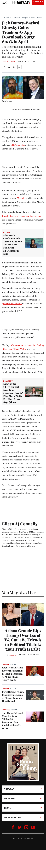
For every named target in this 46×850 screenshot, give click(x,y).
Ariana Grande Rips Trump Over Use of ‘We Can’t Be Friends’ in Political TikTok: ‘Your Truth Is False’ (23, 639)
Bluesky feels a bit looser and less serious (21, 215)
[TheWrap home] (20, 2)
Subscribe (38, 2)
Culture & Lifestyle (20, 17)
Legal (7, 808)
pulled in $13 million (12, 303)
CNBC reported (18, 144)
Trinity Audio (25, 110)
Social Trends (36, 17)
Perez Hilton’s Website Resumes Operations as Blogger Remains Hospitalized (13, 696)
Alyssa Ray (13, 655)
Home (6, 17)
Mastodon (21, 197)
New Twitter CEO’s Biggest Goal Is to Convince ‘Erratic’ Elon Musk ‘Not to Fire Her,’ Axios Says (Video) (13, 393)
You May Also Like (19, 592)
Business (6, 710)
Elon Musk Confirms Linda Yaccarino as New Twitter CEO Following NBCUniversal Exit (12, 244)
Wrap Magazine (12, 817)
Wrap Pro (9, 798)
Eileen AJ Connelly (8, 61)
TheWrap (9, 789)
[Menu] (5, 2)
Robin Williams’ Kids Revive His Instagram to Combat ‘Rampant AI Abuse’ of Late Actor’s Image (12, 673)
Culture (5, 664)
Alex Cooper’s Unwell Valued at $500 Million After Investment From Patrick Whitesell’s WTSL (12, 721)
